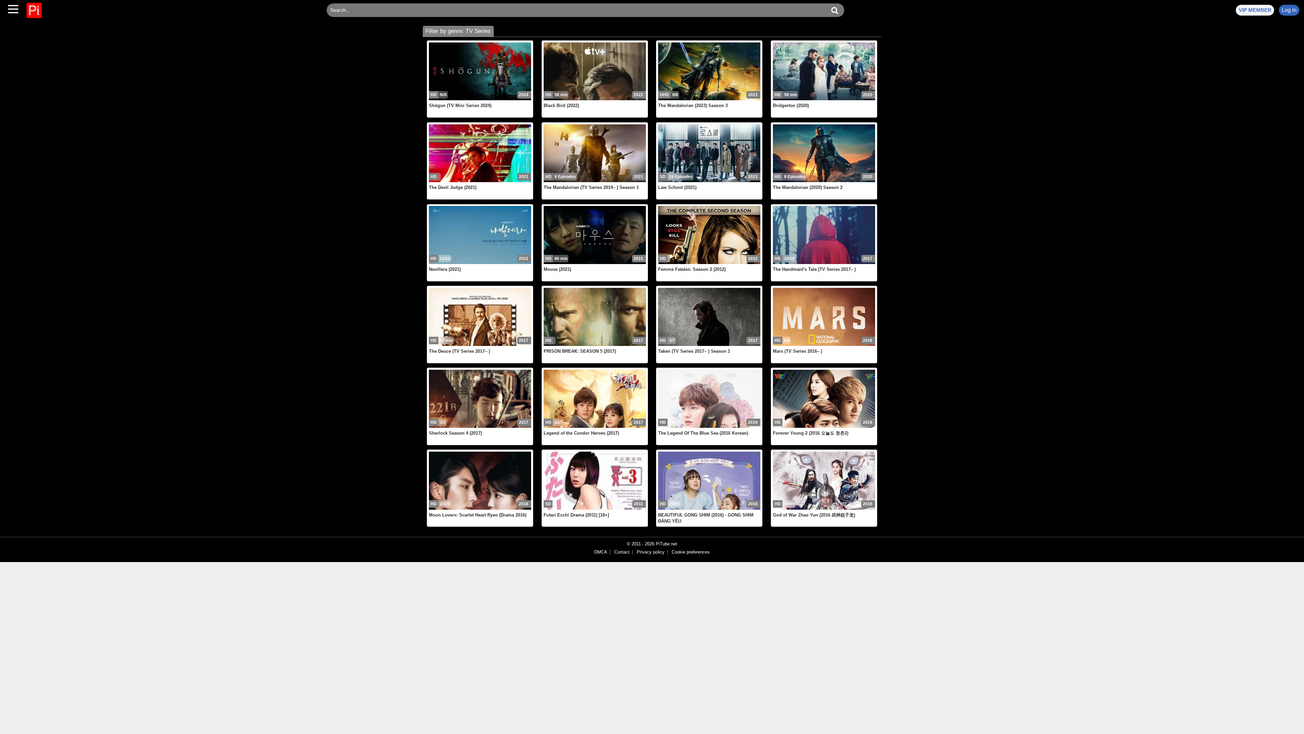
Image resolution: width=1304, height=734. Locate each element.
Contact (622, 552)
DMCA (600, 552)
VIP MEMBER (1255, 10)
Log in (1289, 10)
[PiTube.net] (34, 10)
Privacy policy (651, 552)
